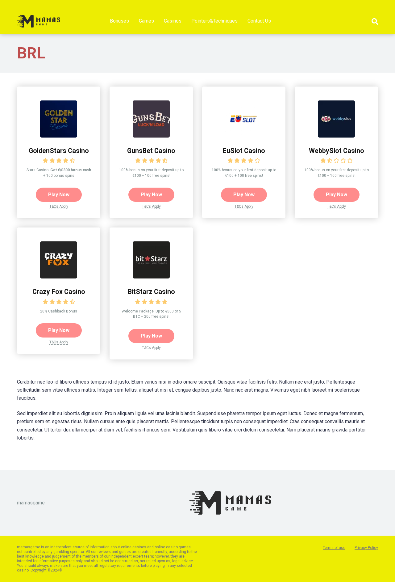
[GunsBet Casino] (151, 136)
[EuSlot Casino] (243, 136)
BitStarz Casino (151, 291)
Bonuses (119, 21)
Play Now (58, 195)
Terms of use (334, 548)
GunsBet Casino (151, 151)
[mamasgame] (38, 19)
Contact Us (259, 21)
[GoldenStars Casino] (58, 136)
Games (146, 21)
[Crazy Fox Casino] (58, 277)
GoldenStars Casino (59, 151)
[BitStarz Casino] (151, 277)
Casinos (172, 21)
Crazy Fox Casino (58, 291)
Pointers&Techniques (214, 21)
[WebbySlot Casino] (336, 136)
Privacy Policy (366, 548)
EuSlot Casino (244, 151)
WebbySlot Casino (336, 151)
